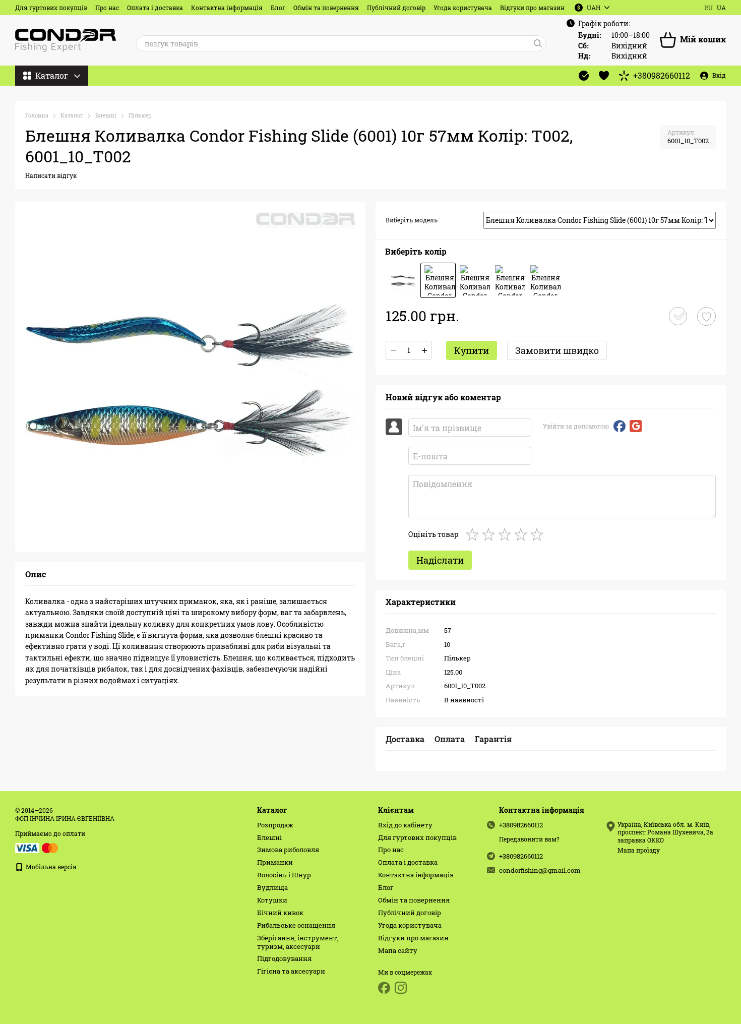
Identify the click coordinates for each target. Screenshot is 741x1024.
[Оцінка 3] (507, 534)
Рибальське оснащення (296, 925)
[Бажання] (604, 76)
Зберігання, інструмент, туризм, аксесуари (298, 942)
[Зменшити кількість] (393, 350)
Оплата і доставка (155, 8)
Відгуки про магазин (532, 8)
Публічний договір (396, 8)
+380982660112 (661, 76)
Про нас (107, 8)
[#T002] (438, 280)
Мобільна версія (50, 867)
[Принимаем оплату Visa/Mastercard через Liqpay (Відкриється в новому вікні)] (37, 847)
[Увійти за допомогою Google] (636, 426)
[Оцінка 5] (539, 534)
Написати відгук (51, 175)
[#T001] (402, 280)
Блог (278, 8)
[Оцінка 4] (523, 534)
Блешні (269, 837)
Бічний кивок (280, 912)
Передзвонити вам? (529, 839)
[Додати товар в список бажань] (706, 316)
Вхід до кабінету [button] (405, 824)
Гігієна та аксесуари (291, 971)
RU (708, 8)
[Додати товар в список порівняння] (678, 316)
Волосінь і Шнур (284, 874)
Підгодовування (284, 958)
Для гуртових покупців (51, 8)
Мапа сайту (397, 950)
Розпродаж (275, 824)
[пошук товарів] (538, 43)
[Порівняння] (584, 76)
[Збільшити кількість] (424, 350)
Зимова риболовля (288, 849)
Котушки (272, 900)
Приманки (275, 862)
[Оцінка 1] (474, 534)
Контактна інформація (227, 8)
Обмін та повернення (326, 8)
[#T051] (544, 280)
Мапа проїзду (639, 850)
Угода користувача (463, 8)
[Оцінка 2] (490, 534)
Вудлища (272, 887)
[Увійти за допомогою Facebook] (619, 426)
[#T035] (473, 280)
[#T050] (508, 280)
